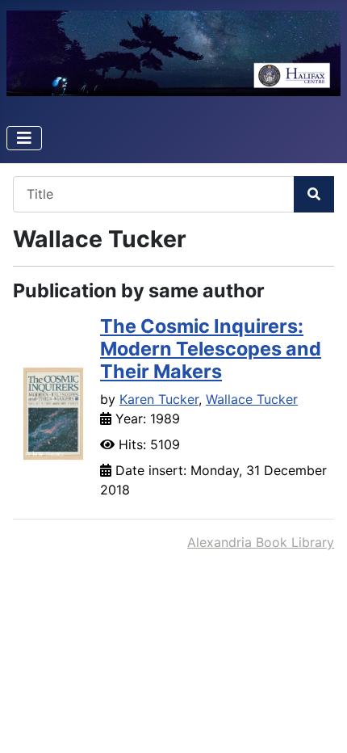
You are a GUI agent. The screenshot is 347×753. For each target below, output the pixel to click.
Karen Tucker (159, 399)
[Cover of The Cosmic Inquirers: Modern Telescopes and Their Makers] (53, 413)
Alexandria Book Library (260, 542)
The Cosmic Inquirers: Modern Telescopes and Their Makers (210, 348)
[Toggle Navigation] (24, 138)
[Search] (314, 194)
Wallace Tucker (252, 399)
